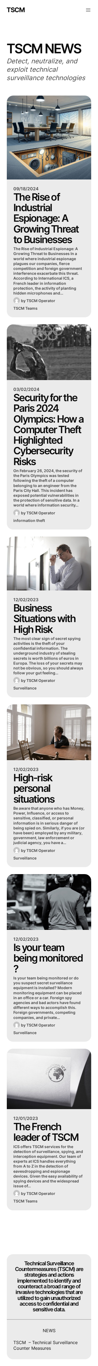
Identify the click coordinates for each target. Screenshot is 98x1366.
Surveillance (24, 688)
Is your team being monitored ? (47, 958)
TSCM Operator (40, 300)
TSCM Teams (25, 308)
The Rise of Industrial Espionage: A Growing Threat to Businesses (46, 218)
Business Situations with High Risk (44, 619)
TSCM (15, 10)
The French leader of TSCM (46, 1132)
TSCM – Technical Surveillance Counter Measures (45, 1345)
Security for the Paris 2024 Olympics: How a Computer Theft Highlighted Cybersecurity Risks (48, 429)
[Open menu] (88, 10)
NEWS (49, 1330)
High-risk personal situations (33, 788)
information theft (29, 520)
